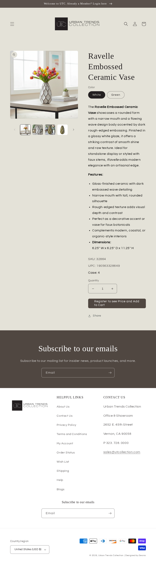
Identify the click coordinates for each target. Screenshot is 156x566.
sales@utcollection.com (121, 452)
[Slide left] (14, 129)
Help (60, 480)
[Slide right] (73, 129)
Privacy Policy (66, 425)
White (96, 94)
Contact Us (65, 415)
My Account (65, 443)
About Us (63, 406)
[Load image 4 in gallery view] (62, 130)
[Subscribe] (109, 372)
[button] (12, 24)
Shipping (63, 470)
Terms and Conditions (72, 434)
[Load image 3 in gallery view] (50, 130)
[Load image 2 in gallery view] (37, 130)
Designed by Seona (135, 555)
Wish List (63, 461)
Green (115, 94)
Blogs (60, 489)
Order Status (66, 452)
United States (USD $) (27, 549)
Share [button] (97, 315)
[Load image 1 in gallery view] (25, 130)
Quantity (93, 280)
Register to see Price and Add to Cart (116, 303)
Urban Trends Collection (111, 555)
